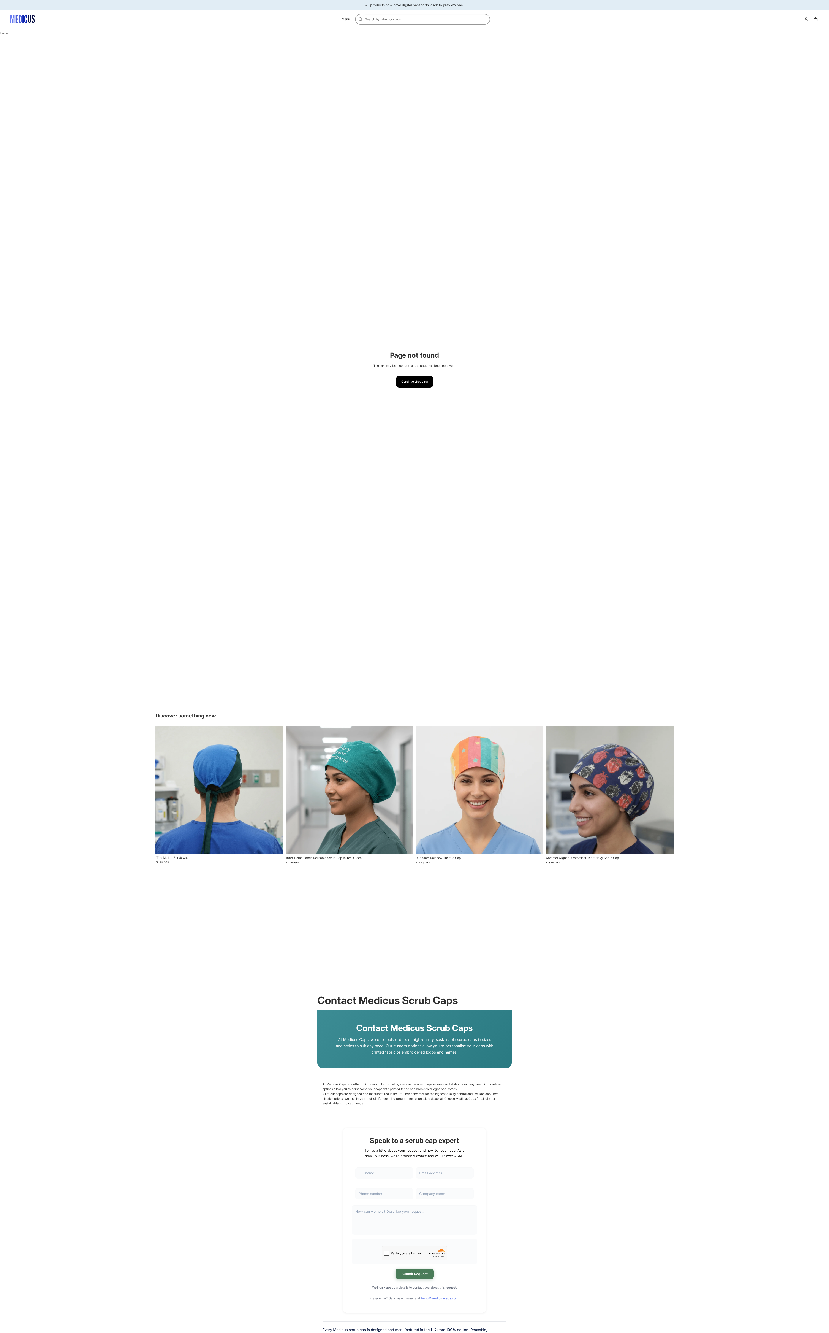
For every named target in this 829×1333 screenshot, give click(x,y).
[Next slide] (276, 790)
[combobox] (425, 19)
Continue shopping (414, 381)
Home (4, 33)
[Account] (806, 19)
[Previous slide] (161, 790)
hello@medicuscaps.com (440, 1298)
